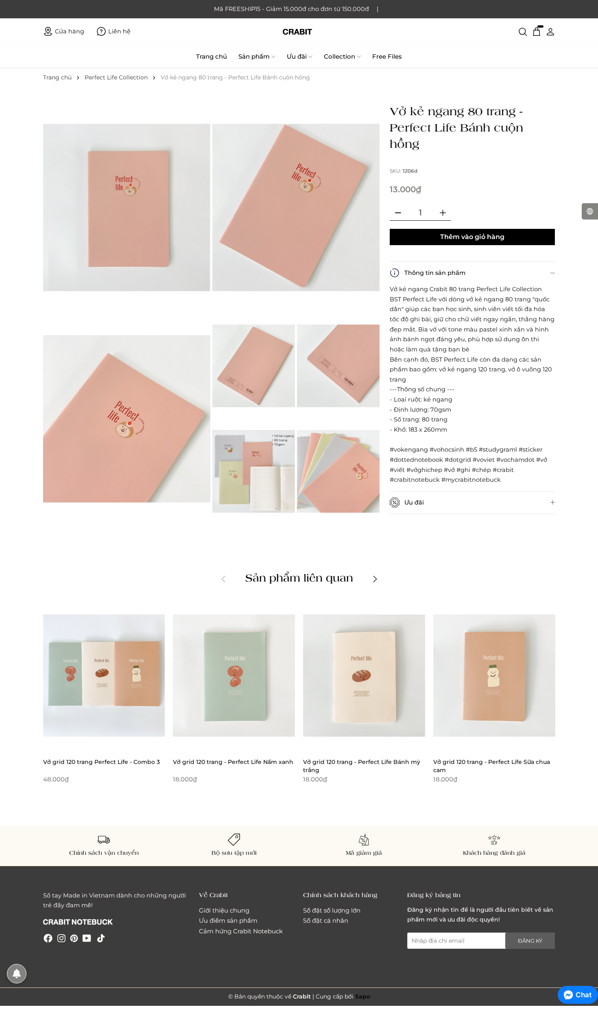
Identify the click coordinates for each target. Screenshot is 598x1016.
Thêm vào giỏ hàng (472, 237)
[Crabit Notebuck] (299, 31)
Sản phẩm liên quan (299, 577)
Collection (339, 56)
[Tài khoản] (550, 31)
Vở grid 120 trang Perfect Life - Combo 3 (101, 762)
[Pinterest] (74, 938)
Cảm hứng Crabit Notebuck (241, 931)
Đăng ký (530, 940)
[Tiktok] (101, 938)
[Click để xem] (127, 208)
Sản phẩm (254, 56)
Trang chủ (211, 56)
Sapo (362, 996)
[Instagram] (61, 938)
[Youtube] (87, 938)
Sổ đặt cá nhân (325, 920)
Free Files (387, 56)
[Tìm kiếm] (523, 31)
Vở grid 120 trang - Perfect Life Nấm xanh (233, 762)
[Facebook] (48, 938)
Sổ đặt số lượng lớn (331, 910)
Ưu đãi (297, 56)
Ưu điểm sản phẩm (228, 920)
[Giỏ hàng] (536, 31)
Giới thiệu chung (224, 910)
